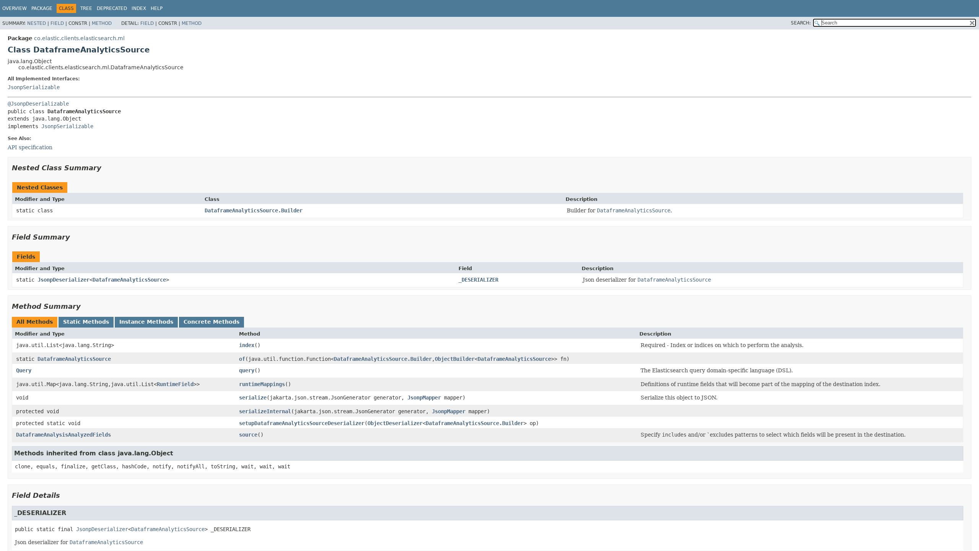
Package (41, 8)
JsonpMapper (424, 398)
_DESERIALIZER (478, 280)
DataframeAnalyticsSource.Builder (253, 210)
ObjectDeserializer (395, 423)
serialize (253, 398)
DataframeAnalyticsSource (129, 280)
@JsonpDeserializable (38, 104)
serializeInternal (265, 411)
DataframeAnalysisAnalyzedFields (63, 435)
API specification (30, 147)
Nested (36, 23)
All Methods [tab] (34, 322)
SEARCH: (801, 23)
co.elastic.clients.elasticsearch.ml (79, 38)
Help (157, 8)
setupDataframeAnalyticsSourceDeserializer (301, 423)
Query (23, 370)
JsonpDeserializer (63, 280)
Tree (86, 8)
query (246, 370)
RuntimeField (175, 384)
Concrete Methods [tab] (211, 322)
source (248, 435)
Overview (14, 8)
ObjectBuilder (455, 359)
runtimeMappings (262, 384)
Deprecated (112, 8)
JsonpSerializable (34, 87)
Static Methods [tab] (86, 322)
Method (102, 23)
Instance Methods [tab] (146, 322)
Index (139, 8)
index (246, 345)
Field (57, 23)
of (242, 359)
